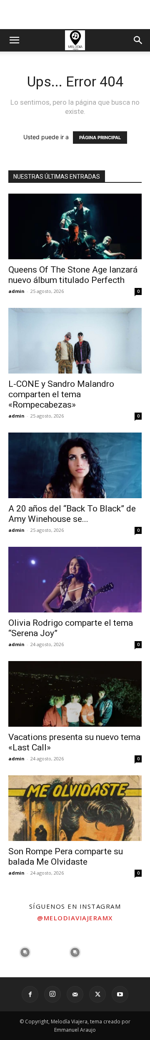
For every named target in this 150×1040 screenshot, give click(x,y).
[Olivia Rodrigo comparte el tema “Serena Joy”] (75, 579)
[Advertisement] (75, 14)
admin (16, 291)
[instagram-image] (25, 952)
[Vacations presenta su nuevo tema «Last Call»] (75, 694)
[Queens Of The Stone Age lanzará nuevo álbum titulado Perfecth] (75, 226)
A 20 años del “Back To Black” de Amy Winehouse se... (72, 514)
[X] (97, 994)
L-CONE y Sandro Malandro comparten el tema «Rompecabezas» (61, 394)
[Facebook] (30, 994)
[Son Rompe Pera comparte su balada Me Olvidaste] (75, 808)
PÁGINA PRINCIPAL (100, 137)
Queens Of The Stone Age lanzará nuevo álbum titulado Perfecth (73, 275)
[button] (14, 40)
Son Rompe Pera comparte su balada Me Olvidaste (65, 856)
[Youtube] (120, 994)
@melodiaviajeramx (75, 918)
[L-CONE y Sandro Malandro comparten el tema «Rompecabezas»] (75, 341)
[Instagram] (52, 994)
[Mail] (75, 994)
